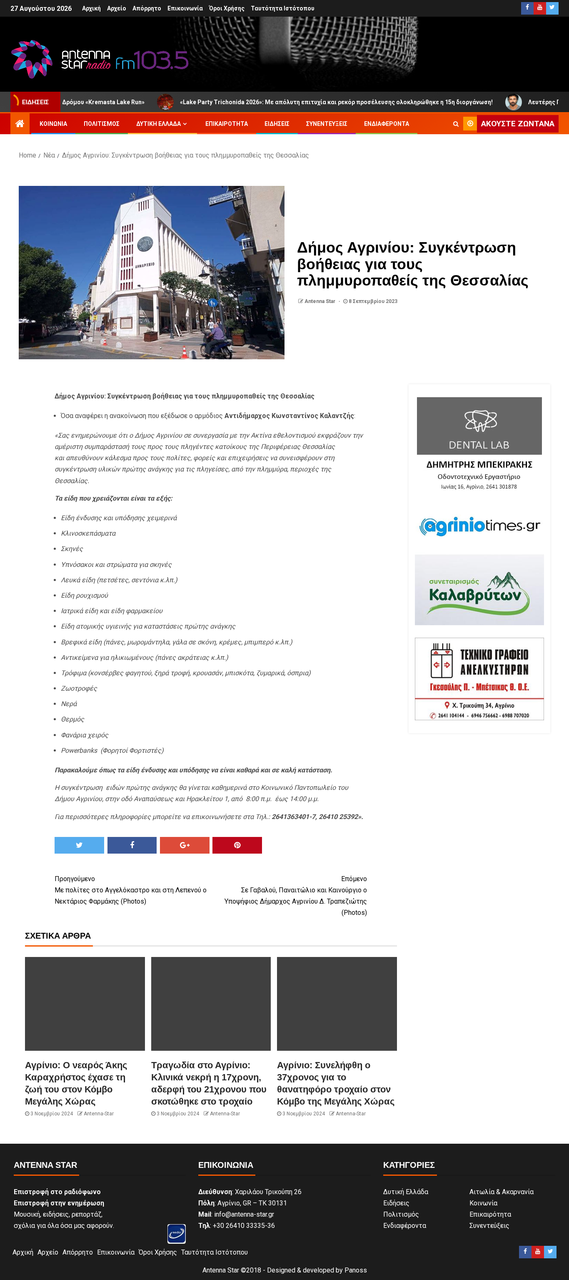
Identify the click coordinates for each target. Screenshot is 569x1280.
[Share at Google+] (185, 845)
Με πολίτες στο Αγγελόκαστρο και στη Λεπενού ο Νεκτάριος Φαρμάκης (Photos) (131, 890)
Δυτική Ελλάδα (158, 123)
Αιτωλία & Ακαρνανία (501, 1192)
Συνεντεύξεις (326, 123)
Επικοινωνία (185, 8)
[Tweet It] (79, 845)
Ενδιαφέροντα (386, 123)
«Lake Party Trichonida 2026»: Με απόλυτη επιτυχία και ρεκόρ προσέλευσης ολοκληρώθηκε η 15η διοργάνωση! (293, 102)
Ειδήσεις (277, 123)
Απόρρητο (146, 8)
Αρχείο (116, 8)
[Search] (456, 124)
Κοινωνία (53, 123)
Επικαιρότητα (226, 123)
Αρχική (91, 8)
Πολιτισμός (102, 123)
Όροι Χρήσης (227, 8)
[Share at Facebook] (132, 845)
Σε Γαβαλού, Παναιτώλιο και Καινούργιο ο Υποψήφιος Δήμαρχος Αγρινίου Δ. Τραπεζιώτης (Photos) (296, 896)
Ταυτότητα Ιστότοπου (282, 8)
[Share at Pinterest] (237, 845)
